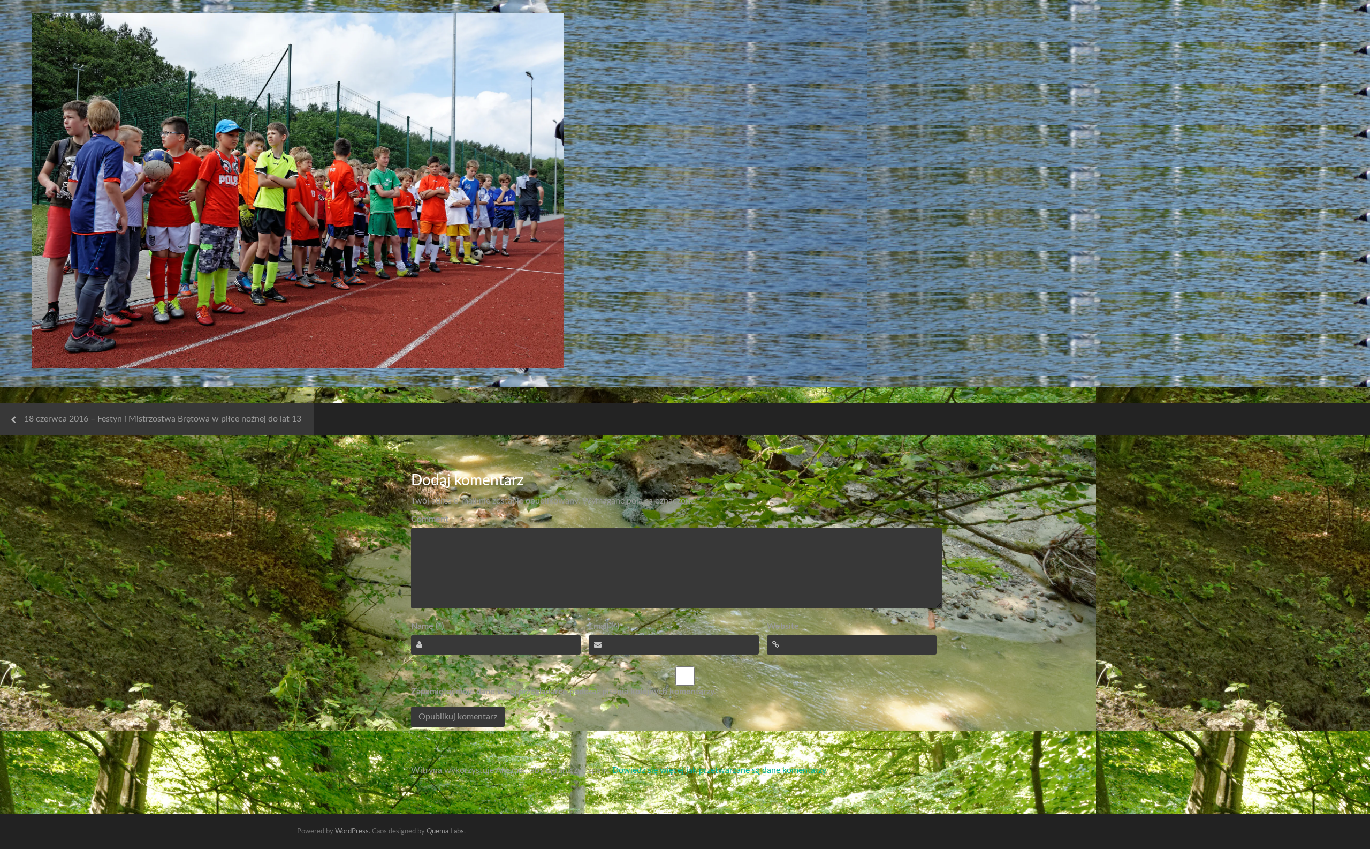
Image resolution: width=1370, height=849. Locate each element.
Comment (429, 519)
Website (783, 626)
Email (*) (604, 626)
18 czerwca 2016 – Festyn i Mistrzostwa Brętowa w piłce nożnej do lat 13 (162, 419)
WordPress (352, 831)
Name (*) (427, 626)
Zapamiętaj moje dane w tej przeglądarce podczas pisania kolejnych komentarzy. (563, 691)
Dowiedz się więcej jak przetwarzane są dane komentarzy (719, 770)
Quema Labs (445, 831)
